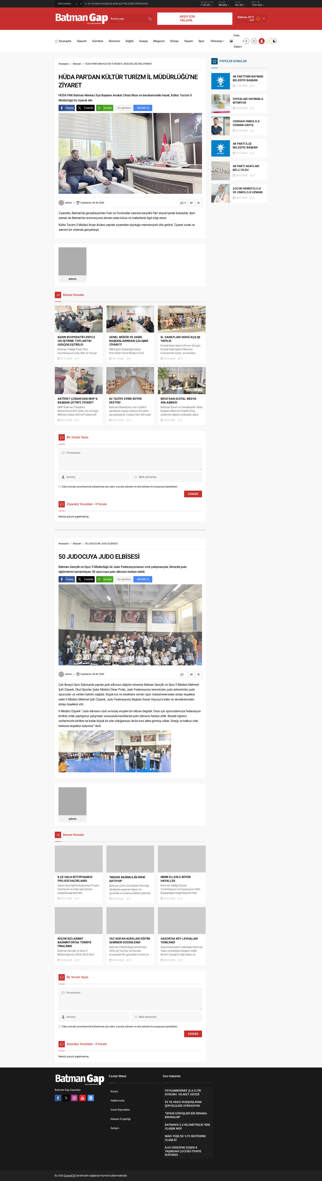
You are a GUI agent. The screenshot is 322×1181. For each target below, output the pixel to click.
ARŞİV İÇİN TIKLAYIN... (187, 18)
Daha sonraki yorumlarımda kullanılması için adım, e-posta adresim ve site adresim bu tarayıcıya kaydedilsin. (120, 486)
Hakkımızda (117, 1100)
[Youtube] (82, 1098)
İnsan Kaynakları (120, 1109)
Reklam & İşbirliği (121, 1119)
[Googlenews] (91, 1098)
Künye (114, 1091)
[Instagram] (74, 1098)
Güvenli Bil (70, 1175)
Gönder (107, 107)
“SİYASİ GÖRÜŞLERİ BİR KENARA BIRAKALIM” (112, 3)
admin (68, 202)
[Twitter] (66, 1098)
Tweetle (88, 107)
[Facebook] (58, 1098)
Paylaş (70, 107)
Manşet (77, 63)
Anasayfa (64, 63)
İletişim (115, 1128)
